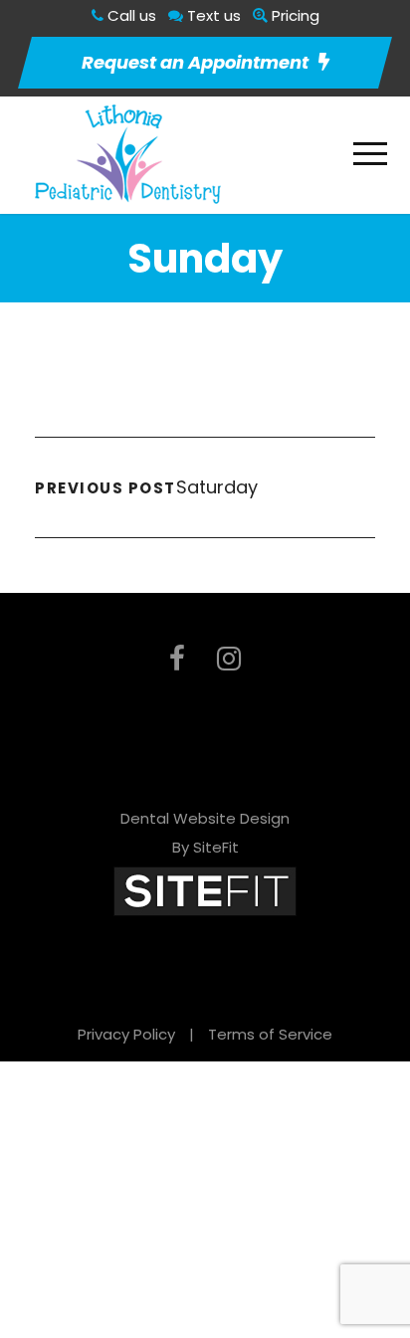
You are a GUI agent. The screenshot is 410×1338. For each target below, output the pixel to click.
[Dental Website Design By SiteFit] (205, 889)
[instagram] (229, 659)
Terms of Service (270, 1034)
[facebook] (177, 659)
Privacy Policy (126, 1034)
